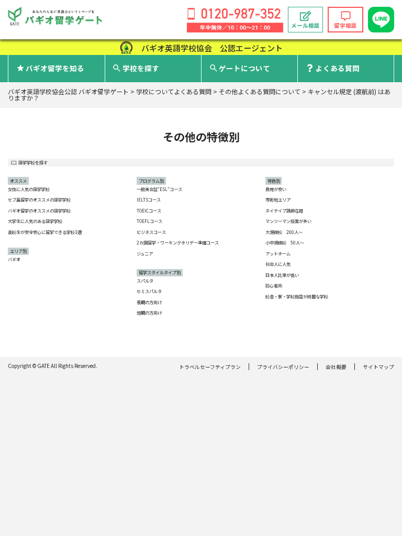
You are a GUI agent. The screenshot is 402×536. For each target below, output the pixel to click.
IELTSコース (149, 199)
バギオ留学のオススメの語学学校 (39, 210)
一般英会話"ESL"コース (159, 189)
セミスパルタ (149, 291)
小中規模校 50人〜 (284, 242)
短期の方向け (149, 312)
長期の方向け (149, 302)
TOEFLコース (149, 221)
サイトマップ (378, 367)
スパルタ (145, 280)
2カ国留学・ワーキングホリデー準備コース (178, 242)
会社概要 (336, 367)
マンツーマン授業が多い (288, 221)
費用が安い (275, 189)
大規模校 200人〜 (284, 232)
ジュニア (145, 253)
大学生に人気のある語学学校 (35, 221)
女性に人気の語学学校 (29, 189)
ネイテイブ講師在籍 (284, 210)
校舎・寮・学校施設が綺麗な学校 (296, 296)
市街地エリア (278, 199)
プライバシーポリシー (283, 367)
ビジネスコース (151, 232)
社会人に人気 (278, 264)
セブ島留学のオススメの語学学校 (39, 199)
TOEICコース (149, 210)
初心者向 (273, 285)
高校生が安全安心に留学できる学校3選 (45, 232)
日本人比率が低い (282, 275)
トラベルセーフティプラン (210, 367)
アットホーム (278, 253)
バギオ (14, 259)
